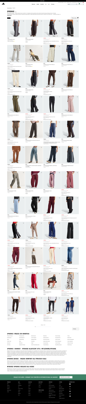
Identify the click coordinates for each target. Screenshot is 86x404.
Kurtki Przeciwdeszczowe (35, 344)
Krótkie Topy (9, 341)
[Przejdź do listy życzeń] (81, 4)
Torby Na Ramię (45, 344)
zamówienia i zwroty (69, 2)
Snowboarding (21, 339)
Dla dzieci (42, 4)
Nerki (8, 339)
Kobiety (38, 4)
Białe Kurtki (69, 337)
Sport (49, 4)
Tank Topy (8, 344)
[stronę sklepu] (3, 4)
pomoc (65, 2)
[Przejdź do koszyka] (83, 4)
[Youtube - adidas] (74, 396)
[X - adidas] (74, 389)
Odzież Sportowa (46, 337)
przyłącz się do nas (79, 2)
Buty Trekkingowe (58, 341)
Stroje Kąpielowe (21, 337)
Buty (46, 4)
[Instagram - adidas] (74, 386)
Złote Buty (32, 341)
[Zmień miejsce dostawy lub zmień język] (83, 2)
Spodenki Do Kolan (22, 344)
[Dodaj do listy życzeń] (23, 21)
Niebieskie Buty (33, 339)
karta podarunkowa (74, 2)
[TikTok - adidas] (74, 394)
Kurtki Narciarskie (46, 339)
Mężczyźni (33, 4)
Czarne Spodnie (33, 337)
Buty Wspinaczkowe (58, 344)
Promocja (52, 4)
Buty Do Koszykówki (71, 339)
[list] (39, 18)
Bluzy (20, 341)
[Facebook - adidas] (74, 384)
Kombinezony (9, 337)
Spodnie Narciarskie (46, 341)
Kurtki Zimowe (57, 339)
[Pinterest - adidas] (74, 391)
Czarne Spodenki (70, 341)
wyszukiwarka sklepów (61, 2)
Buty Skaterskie (57, 337)
